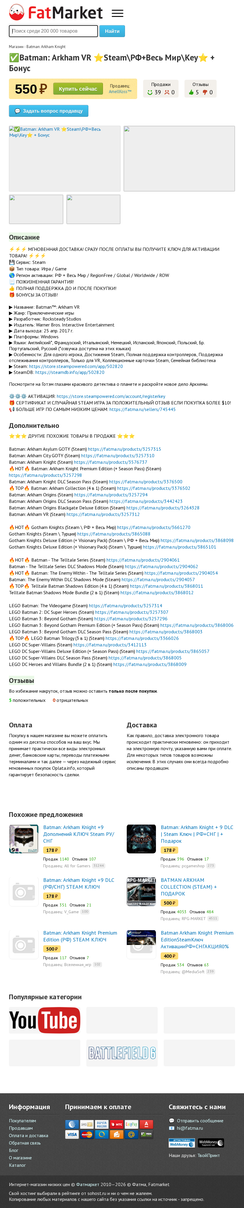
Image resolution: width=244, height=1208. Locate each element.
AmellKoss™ (120, 91)
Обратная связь (25, 1143)
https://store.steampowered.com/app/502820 (76, 366)
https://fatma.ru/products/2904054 (181, 573)
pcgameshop (193, 865)
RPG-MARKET (194, 918)
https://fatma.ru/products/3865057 (172, 651)
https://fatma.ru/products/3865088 (114, 534)
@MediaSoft (193, 971)
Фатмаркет (87, 1184)
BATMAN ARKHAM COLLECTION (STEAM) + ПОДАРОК (189, 886)
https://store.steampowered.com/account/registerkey (111, 396)
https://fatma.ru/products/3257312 (103, 514)
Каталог (17, 1165)
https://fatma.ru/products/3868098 (197, 540)
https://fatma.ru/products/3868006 (197, 625)
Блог (13, 1150)
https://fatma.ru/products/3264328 (163, 508)
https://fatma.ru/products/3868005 (145, 658)
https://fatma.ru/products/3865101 (179, 547)
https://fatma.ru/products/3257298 (45, 475)
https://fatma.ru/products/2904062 (161, 566)
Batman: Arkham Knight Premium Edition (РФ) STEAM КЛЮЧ (80, 936)
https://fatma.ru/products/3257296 (131, 618)
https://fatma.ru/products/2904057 (158, 579)
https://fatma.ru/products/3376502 (153, 488)
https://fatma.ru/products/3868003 (166, 632)
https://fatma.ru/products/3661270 (153, 527)
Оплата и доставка (28, 1135)
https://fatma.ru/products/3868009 (150, 664)
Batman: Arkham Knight (45, 46)
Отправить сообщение (200, 1120)
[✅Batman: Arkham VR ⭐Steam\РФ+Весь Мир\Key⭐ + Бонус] (65, 159)
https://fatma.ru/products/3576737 (110, 462)
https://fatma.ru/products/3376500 (145, 482)
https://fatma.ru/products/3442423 (146, 501)
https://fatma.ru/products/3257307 (131, 612)
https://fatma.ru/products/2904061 (143, 560)
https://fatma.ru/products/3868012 (157, 592)
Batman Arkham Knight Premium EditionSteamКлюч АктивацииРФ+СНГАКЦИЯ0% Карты (197, 943)
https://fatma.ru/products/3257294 (111, 495)
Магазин (16, 46)
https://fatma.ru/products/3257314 (125, 605)
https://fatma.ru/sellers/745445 (143, 409)
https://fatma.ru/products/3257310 (117, 455)
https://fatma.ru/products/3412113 (110, 645)
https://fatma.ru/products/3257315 (124, 449)
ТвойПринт (208, 1155)
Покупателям (22, 1120)
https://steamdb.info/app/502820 (69, 372)
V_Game (71, 911)
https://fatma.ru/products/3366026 (142, 638)
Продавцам (21, 1128)
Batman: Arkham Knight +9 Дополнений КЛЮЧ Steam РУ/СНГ (78, 834)
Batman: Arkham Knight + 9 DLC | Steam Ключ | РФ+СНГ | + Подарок (197, 834)
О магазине (20, 1158)
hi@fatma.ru (190, 1128)
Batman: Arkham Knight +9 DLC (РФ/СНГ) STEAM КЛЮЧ (78, 883)
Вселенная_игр (77, 964)
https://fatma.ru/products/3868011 (166, 586)
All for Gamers (77, 865)
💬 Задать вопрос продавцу (49, 110)
